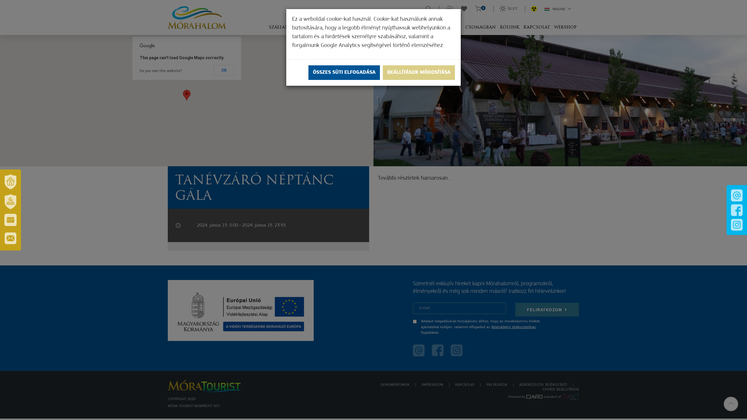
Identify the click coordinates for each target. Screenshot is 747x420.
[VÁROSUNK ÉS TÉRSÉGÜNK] (10, 181)
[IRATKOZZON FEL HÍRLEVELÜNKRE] (10, 238)
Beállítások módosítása (419, 72)
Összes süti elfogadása (344, 72)
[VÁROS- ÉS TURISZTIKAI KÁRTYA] (10, 220)
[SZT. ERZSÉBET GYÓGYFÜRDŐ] (10, 201)
